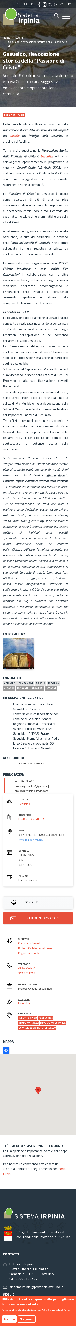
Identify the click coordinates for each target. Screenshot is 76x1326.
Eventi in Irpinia (28, 1018)
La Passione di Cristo (31, 1027)
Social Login (25, 4)
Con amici (9, 683)
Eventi (19, 37)
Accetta (9, 1319)
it (69, 4)
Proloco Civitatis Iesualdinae (35, 948)
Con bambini (26, 683)
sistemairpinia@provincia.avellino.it (36, 1286)
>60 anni (51, 688)
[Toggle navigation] (66, 16)
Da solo (40, 683)
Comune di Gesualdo (30, 943)
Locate (6, 1050)
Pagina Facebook (28, 953)
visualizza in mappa (32, 840)
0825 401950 (26, 968)
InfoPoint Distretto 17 (31, 819)
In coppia (53, 683)
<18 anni (9, 688)
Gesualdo (46, 156)
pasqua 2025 (46, 1018)
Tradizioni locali (29, 1022)
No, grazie (27, 1319)
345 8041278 (26, 973)
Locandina (24, 1003)
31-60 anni (37, 688)
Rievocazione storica (53, 1022)
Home (6, 37)
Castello (14, 135)
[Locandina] (18, 653)
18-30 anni (22, 688)
